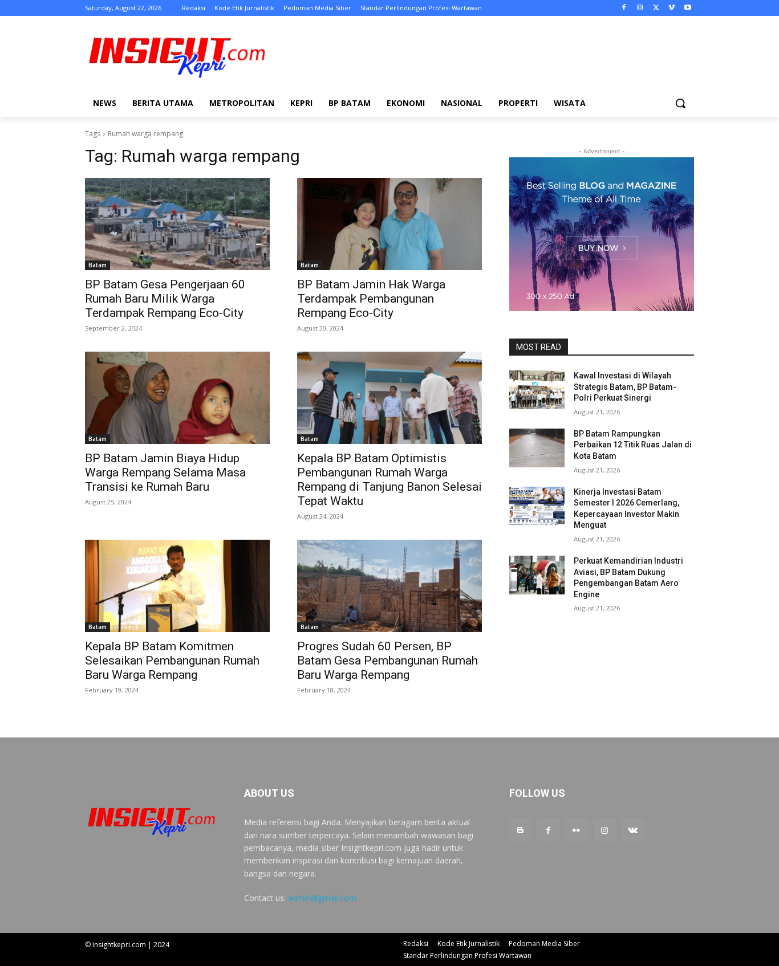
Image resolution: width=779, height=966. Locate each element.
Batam (97, 265)
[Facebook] (624, 8)
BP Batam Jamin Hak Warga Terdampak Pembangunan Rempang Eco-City (371, 299)
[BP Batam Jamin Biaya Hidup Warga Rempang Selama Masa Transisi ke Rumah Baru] (177, 398)
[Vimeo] (671, 8)
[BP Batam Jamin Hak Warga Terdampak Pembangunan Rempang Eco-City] (389, 224)
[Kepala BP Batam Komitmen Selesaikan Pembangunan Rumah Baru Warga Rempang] (177, 586)
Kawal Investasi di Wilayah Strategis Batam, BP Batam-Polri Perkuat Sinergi (625, 386)
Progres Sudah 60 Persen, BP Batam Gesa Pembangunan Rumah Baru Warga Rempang (387, 660)
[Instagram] (640, 8)
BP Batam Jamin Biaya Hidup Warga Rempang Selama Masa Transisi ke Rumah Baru (165, 472)
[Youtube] (687, 8)
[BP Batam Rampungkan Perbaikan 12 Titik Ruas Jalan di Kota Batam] (537, 448)
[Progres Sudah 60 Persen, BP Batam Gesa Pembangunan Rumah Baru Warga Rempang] (389, 586)
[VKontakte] (633, 830)
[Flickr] (576, 830)
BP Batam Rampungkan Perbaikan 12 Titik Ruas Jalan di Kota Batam (633, 444)
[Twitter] (656, 8)
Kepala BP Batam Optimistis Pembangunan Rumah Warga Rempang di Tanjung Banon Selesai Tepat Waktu (389, 479)
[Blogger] (520, 830)
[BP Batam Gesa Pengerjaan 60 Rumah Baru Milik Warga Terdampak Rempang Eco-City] (177, 224)
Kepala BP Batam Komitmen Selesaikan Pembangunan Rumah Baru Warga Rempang (172, 660)
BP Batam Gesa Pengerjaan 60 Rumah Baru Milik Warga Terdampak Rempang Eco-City (165, 299)
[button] (680, 103)
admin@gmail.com (322, 897)
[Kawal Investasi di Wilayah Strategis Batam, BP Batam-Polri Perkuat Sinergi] (537, 389)
